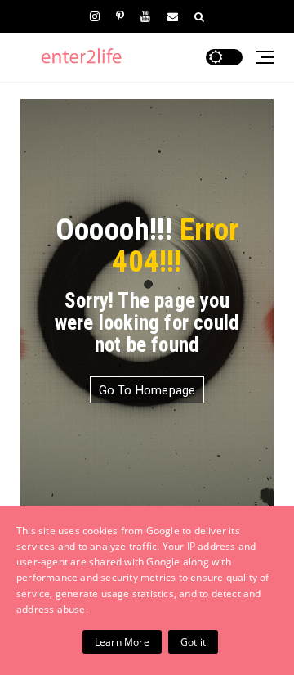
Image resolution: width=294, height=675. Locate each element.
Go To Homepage (147, 390)
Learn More (122, 642)
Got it (193, 642)
